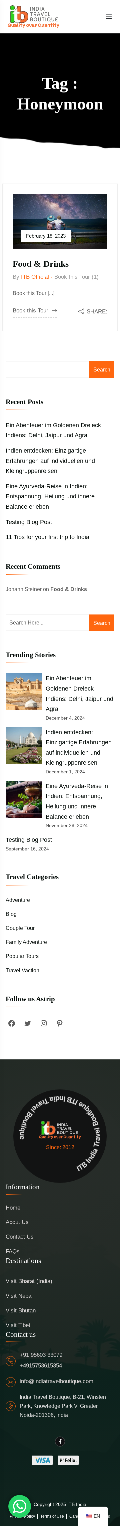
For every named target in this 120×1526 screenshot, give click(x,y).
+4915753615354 (41, 1365)
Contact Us (20, 1237)
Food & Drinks (41, 264)
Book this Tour (30, 310)
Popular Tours (22, 956)
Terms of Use (52, 1516)
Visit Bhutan (21, 1310)
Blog (11, 914)
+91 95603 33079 (41, 1355)
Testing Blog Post (29, 522)
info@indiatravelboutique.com (56, 1381)
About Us (17, 1222)
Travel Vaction (22, 970)
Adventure (18, 900)
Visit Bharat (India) (29, 1281)
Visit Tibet (18, 1325)
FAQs (13, 1251)
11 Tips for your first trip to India (47, 537)
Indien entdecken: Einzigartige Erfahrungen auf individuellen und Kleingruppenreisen (50, 460)
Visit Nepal (19, 1296)
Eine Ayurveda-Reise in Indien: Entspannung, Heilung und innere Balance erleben (50, 496)
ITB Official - (37, 277)
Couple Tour (20, 928)
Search (101, 369)
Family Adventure (26, 942)
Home (13, 1208)
